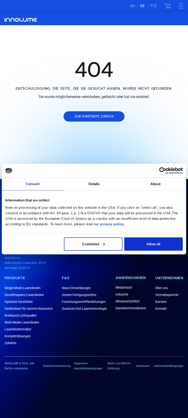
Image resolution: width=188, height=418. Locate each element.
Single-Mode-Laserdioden (23, 288)
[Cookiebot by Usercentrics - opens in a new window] (163, 170)
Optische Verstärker (19, 302)
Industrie (122, 294)
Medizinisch (124, 287)
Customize (90, 244)
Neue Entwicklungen (76, 288)
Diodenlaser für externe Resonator (29, 308)
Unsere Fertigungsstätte (79, 295)
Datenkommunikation (131, 308)
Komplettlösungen (18, 336)
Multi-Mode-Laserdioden (22, 322)
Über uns (161, 288)
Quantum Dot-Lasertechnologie (84, 308)
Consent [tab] (32, 184)
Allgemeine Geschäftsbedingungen (88, 366)
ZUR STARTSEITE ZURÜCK (94, 116)
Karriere (160, 302)
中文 (153, 5)
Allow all (153, 244)
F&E (65, 278)
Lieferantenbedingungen (168, 366)
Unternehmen (169, 278)
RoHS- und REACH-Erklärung (119, 366)
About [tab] (155, 184)
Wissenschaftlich (128, 301)
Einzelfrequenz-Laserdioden (24, 295)
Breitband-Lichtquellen (21, 315)
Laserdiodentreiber (18, 329)
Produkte (15, 278)
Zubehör (11, 343)
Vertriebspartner (167, 295)
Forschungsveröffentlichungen (84, 302)
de (142, 6)
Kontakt (161, 308)
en (132, 6)
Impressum (143, 366)
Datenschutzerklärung (56, 366)
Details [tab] (94, 184)
